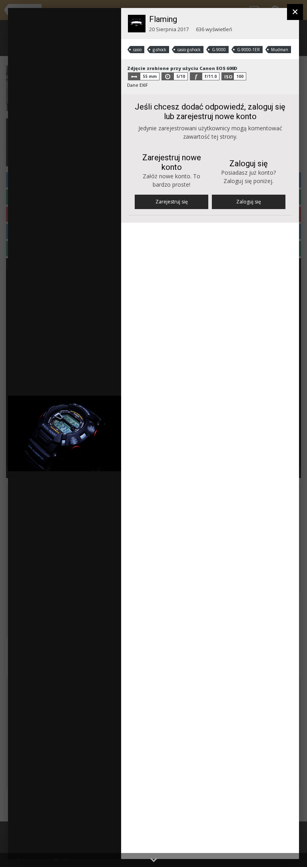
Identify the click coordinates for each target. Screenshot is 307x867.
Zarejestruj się (171, 201)
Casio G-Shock (56, 48)
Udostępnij (89, 844)
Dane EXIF (137, 85)
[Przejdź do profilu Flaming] (137, 23)
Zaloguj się (248, 201)
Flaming (163, 19)
